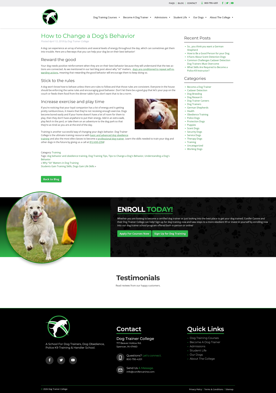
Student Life (180, 17)
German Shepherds (197, 107)
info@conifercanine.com (140, 371)
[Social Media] (223, 3)
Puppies (191, 124)
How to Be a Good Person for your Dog (208, 53)
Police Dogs (193, 118)
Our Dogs (198, 17)
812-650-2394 (97, 142)
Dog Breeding (194, 93)
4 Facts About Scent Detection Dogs (206, 56)
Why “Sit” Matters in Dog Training (61, 162)
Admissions (161, 17)
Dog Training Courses (105, 17)
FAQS (172, 3)
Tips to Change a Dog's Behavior (126, 156)
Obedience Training (197, 114)
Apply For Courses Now (134, 233)
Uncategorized (195, 145)
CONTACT (192, 3)
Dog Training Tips (97, 156)
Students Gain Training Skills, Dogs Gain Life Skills (67, 166)
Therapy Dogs (194, 138)
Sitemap (229, 389)
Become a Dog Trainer (199, 86)
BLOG (181, 3)
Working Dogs (194, 149)
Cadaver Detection (197, 90)
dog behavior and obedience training (67, 156)
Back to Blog (51, 179)
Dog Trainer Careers (198, 100)
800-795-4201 (211, 3)
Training (56, 152)
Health (190, 111)
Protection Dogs (196, 121)
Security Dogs (194, 131)
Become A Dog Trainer (135, 17)
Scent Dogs (193, 128)
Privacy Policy (195, 389)
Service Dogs (194, 135)
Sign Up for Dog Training (170, 233)
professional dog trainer (111, 138)
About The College (220, 17)
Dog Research (194, 97)
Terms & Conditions (213, 389)
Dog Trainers (194, 104)
